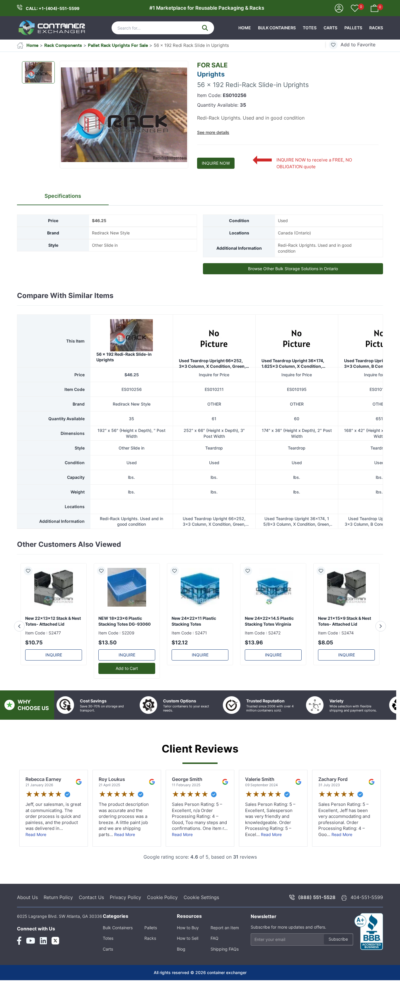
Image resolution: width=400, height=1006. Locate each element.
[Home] (52, 28)
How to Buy (188, 927)
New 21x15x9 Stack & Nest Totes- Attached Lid (344, 621)
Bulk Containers (277, 27)
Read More (35, 834)
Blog (181, 949)
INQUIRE (53, 654)
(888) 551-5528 (317, 897)
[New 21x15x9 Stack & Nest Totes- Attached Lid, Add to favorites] (323, 570)
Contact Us (91, 897)
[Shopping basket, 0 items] (374, 8)
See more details (213, 132)
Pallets (353, 27)
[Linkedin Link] (43, 940)
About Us (27, 897)
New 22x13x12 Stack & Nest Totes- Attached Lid (53, 621)
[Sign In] (339, 8)
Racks (376, 27)
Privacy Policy (125, 897)
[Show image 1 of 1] (38, 72)
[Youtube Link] (30, 940)
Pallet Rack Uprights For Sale (118, 45)
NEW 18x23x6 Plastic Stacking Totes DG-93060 (124, 621)
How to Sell (187, 938)
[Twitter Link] (55, 940)
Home (244, 27)
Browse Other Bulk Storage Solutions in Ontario (293, 268)
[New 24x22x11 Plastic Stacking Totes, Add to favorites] (177, 570)
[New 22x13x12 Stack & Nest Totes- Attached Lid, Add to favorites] (30, 570)
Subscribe (338, 939)
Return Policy (58, 897)
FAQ (214, 938)
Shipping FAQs (225, 949)
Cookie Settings (201, 897)
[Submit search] (205, 27)
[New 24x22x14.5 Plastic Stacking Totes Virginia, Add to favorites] (250, 570)
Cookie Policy (162, 897)
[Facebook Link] (19, 941)
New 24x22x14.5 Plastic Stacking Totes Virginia (269, 621)
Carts (330, 27)
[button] (124, 115)
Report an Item (225, 927)
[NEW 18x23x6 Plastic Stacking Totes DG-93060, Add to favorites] (103, 570)
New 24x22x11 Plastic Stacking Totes (194, 621)
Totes (310, 27)
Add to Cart (127, 668)
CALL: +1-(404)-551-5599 (52, 8)
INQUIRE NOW (216, 163)
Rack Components (63, 45)
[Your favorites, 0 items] (355, 8)
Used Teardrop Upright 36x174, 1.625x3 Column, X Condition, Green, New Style (292, 363)
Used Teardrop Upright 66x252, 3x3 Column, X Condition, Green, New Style (212, 363)
